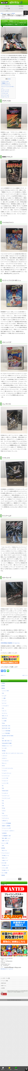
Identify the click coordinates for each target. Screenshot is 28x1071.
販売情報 (3, 848)
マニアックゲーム (5, 818)
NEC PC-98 (4, 718)
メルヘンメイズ (5, 90)
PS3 (3, 800)
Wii (2, 785)
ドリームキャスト (5, 760)
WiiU (3, 788)
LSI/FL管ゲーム (5, 820)
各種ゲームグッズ (5, 840)
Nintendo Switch (5, 790)
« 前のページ (3, 675)
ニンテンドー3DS (5, 690)
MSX (3, 738)
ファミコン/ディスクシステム (7, 768)
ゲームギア (4, 695)
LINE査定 (16, 1069)
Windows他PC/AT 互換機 (6, 743)
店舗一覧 (7, 6)
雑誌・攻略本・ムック (6, 838)
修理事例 (3, 685)
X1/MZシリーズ (5, 860)
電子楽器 (3, 750)
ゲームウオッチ (5, 793)
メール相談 (9, 1069)
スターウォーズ (5, 96)
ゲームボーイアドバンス (6, 773)
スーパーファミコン (6, 775)
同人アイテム (4, 850)
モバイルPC (4, 748)
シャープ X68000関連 (6, 730)
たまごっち (4, 710)
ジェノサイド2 (4, 91)
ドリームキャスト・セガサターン (8, 830)
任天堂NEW (4, 833)
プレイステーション (6, 795)
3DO (3, 693)
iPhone (3, 723)
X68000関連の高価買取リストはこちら (10, 643)
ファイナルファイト (6, 84)
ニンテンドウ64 (5, 778)
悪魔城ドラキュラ (5, 83)
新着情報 (3, 875)
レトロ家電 (4, 720)
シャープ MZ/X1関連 (6, 733)
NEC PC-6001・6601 (6, 728)
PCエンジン (4, 763)
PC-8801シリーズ (5, 855)
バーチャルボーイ (5, 705)
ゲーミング (4, 700)
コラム (7, 10)
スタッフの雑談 (4, 872)
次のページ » (25, 675)
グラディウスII (4, 81)
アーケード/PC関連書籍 (6, 823)
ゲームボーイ (4, 770)
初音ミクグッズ (5, 715)
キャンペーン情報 (4, 843)
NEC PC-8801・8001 (6, 725)
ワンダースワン (5, 815)
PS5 (3, 708)
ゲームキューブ (5, 780)
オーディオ (4, 703)
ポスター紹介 (3, 862)
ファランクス (4, 93)
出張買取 (3, 683)
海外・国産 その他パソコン (7, 740)
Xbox (3, 813)
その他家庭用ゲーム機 (6, 835)
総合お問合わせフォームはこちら (7, 968)
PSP (3, 805)
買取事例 (3, 688)
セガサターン (4, 758)
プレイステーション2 (6, 798)
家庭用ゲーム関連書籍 (6, 825)
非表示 (9, 78)
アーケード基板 (7, 8)
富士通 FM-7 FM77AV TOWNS (7, 735)
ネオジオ (3, 810)
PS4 (3, 803)
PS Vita (3, 808)
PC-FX (3, 765)
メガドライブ (4, 755)
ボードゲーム (4, 713)
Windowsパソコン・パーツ (7, 745)
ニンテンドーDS (5, 783)
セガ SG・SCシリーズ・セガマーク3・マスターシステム (12, 753)
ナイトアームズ (5, 95)
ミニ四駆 (3, 698)
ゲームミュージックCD (6, 828)
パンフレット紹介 (4, 867)
